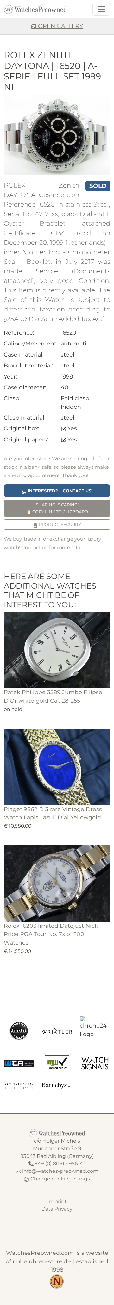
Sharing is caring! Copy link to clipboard (57, 508)
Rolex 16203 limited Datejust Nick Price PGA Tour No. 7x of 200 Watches (51, 934)
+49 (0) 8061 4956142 (60, 1163)
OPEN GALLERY (59, 26)
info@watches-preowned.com (60, 1171)
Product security (59, 524)
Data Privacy (57, 1209)
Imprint (57, 1202)
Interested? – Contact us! (59, 490)
